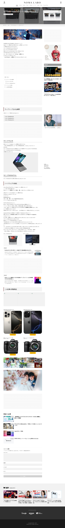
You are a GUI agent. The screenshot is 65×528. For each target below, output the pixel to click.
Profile (45, 164)
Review (24, 5)
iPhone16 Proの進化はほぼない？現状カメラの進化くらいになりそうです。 (28, 424)
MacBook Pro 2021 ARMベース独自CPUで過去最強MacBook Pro (18, 250)
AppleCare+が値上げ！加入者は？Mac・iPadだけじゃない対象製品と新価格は (40, 501)
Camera (20, 5)
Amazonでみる (13, 334)
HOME (5, 25)
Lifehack (31, 5)
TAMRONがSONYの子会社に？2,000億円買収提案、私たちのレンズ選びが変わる (52, 95)
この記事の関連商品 (8, 87)
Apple (17, 5)
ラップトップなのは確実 (9, 79)
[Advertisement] (23, 66)
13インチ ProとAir (9, 81)
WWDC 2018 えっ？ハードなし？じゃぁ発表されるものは (26, 438)
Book (41, 5)
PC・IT (35, 5)
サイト (5, 471)
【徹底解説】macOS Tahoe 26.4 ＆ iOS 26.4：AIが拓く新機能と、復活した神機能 (27, 417)
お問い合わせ (46, 166)
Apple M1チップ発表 (18, 431)
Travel (38, 5)
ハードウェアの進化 (8, 85)
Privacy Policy (45, 5)
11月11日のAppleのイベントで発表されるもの (17, 25)
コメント (5, 452)
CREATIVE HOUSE (47, 168)
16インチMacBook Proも (10, 83)
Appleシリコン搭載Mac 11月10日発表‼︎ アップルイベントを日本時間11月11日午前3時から (19, 278)
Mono (27, 5)
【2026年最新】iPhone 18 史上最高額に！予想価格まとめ (10, 501)
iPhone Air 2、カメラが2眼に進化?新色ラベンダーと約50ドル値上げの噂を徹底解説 (54, 501)
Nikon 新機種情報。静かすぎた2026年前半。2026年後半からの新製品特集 (52, 79)
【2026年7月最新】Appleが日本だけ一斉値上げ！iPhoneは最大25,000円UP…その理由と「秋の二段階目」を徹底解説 (25, 501)
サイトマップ (46, 165)
